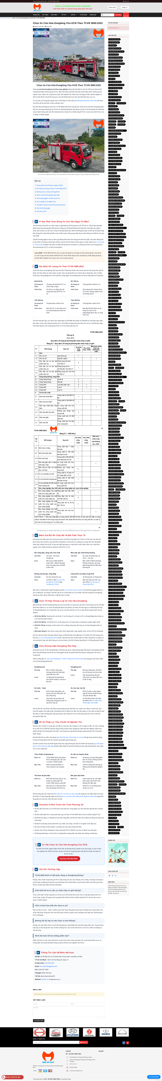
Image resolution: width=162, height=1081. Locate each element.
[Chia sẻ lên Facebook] (109, 875)
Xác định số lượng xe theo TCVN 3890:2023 (51, 188)
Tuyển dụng (83, 14)
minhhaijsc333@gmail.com (76, 1070)
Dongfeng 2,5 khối (52, 584)
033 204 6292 (154, 1077)
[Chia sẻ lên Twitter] (112, 875)
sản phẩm (126, 15)
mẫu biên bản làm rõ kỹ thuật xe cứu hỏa (70, 737)
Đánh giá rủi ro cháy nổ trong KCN (48, 192)
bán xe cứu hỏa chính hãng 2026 (72, 796)
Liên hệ (73, 14)
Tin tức (63, 14)
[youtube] (127, 1042)
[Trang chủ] (40, 7)
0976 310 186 (73, 1064)
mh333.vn (44, 979)
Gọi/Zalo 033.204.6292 (68, 859)
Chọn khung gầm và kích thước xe (48, 198)
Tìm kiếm (118, 15)
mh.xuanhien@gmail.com (48, 966)
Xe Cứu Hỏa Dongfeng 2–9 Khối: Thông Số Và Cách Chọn (64, 659)
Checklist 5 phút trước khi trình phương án (51, 205)
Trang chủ (36, 14)
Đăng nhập (112, 7)
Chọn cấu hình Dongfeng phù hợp (48, 195)
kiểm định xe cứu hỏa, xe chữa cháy (66, 794)
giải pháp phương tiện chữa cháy (86, 100)
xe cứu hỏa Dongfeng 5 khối (48, 638)
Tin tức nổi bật (113, 23)
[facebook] (123, 1042)
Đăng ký (124, 7)
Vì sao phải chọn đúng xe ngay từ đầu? (50, 185)
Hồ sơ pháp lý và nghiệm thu (46, 201)
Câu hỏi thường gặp (43, 208)
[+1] (115, 875)
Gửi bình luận (38, 1020)
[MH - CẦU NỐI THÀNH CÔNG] (48, 1057)
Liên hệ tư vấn (41, 211)
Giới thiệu (45, 14)
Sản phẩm (54, 14)
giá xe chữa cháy (91, 796)
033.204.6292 (49, 963)
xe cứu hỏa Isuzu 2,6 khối (73, 590)
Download (93, 14)
